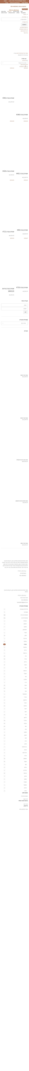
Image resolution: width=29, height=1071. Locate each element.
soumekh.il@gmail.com (22, 602)
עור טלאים (24, 747)
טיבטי (25, 703)
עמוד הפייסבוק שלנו (23, 809)
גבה (26, 667)
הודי (26, 676)
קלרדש (25, 770)
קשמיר (25, 782)
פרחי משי (25, 752)
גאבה (25, 664)
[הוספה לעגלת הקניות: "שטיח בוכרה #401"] (26, 166)
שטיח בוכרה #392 (8, 98)
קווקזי (25, 761)
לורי (26, 714)
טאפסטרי (25, 694)
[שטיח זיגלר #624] (14, 398)
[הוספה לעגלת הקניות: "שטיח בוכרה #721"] (12, 224)
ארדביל (25, 638)
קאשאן (25, 758)
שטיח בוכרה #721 (8, 231)
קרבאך (25, 773)
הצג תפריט (24, 58)
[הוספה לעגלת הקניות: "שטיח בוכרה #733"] (26, 280)
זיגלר (25, 688)
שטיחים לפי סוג (19, 53)
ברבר (25, 659)
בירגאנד (25, 653)
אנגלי (25, 632)
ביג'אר (25, 650)
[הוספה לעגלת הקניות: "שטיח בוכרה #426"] (12, 164)
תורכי (25, 791)
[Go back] (26, 20)
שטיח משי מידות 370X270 (22, 460)
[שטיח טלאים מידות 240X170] (14, 481)
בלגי (26, 656)
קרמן (25, 776)
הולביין (25, 679)
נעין (26, 729)
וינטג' (25, 685)
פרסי (25, 755)
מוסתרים (26, 612)
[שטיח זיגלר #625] (14, 354)
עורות (25, 750)
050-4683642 (24, 600)
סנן (25, 312)
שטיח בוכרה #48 (22, 230)
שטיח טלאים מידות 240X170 (21, 501)
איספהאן (25, 629)
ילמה (25, 708)
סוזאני (25, 732)
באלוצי (25, 641)
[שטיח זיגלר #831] (14, 523)
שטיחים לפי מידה (24, 615)
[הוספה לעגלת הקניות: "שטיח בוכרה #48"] (26, 222)
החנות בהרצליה (24, 796)
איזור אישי (26, 804)
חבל (26, 691)
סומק (25, 735)
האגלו (25, 673)
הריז (26, 682)
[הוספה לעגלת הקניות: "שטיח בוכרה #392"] (12, 90)
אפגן (26, 635)
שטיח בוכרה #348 (22, 114)
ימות (26, 711)
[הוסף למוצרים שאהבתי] (26, 111)
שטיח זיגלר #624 (24, 418)
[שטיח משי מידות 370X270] (14, 440)
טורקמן (25, 700)
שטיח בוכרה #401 (22, 173)
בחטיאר (25, 647)
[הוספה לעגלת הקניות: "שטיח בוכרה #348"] (26, 107)
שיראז (25, 788)
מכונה (25, 723)
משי (26, 726)
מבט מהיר (21, 107)
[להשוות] (17, 107)
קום (26, 764)
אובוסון (25, 624)
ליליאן (25, 717)
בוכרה (25, 644)
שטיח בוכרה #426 (8, 171)
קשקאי (25, 785)
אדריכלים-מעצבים (24, 609)
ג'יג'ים (25, 662)
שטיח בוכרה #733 (22, 287)
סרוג (26, 741)
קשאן (25, 779)
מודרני (25, 720)
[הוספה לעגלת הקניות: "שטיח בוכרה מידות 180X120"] (12, 281)
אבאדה (25, 621)
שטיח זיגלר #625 (24, 375)
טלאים (25, 706)
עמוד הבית (25, 53)
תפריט (26, 28)
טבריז (25, 697)
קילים (25, 767)
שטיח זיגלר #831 (24, 543)
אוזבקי (25, 626)
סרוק (25, 744)
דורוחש (25, 670)
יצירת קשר (25, 799)
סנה (26, 738)
